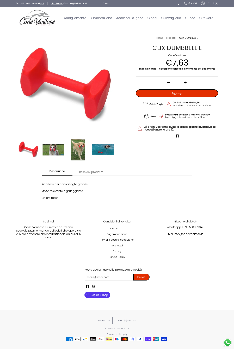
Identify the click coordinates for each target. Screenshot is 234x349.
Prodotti (171, 38)
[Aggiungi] (185, 82)
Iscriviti (141, 277)
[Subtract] (169, 82)
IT (209, 3)
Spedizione (165, 68)
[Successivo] (113, 86)
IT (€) (215, 3)
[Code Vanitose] (37, 18)
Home (159, 38)
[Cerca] (177, 3)
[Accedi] (202, 3)
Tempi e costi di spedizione (117, 239)
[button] (177, 136)
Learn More (199, 117)
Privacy (117, 251)
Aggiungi (177, 93)
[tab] (57, 172)
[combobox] (138, 3)
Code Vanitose (177, 55)
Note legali (116, 245)
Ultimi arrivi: (57, 3)
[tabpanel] (117, 193)
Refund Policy (117, 257)
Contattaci (117, 228)
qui (42, 3)
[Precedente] (18, 86)
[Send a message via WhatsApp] (227, 342)
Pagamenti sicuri (117, 234)
